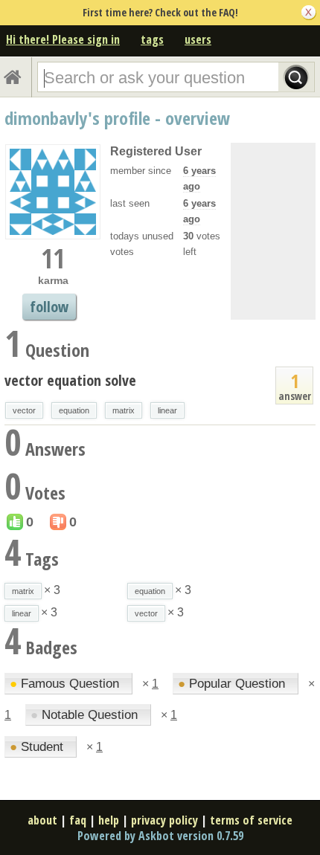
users (198, 39)
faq (77, 820)
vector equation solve (70, 380)
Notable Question (86, 715)
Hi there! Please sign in (63, 39)
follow (49, 307)
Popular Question (233, 684)
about (42, 820)
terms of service (251, 820)
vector (24, 410)
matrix (123, 410)
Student (38, 747)
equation (74, 410)
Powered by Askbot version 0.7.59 (160, 835)
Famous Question (66, 684)
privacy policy (164, 820)
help (108, 820)
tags (152, 39)
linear (167, 410)
